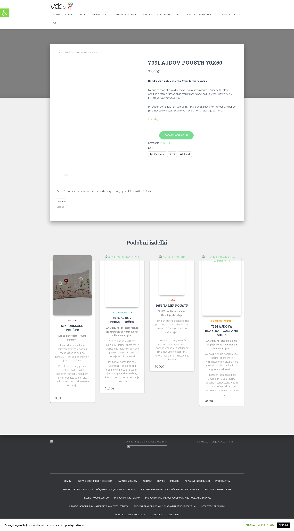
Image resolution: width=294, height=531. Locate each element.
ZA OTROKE (117, 312)
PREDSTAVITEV (99, 14)
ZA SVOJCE (146, 14)
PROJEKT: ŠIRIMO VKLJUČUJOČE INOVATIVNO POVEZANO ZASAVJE (178, 498)
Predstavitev (222, 481)
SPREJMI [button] (283, 525)
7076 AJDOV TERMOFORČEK (122, 320)
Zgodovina (173, 514)
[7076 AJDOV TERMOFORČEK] (122, 281)
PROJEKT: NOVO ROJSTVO (96, 498)
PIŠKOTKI (174, 481)
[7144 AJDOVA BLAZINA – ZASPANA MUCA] (222, 285)
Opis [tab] (65, 175)
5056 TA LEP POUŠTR (172, 305)
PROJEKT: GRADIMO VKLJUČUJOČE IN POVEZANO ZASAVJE (170, 489)
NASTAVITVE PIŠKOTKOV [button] (260, 525)
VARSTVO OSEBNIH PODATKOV (202, 14)
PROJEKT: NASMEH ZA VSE (218, 489)
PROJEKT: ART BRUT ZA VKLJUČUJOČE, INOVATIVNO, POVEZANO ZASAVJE (99, 489)
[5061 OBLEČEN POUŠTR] (72, 285)
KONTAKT (82, 14)
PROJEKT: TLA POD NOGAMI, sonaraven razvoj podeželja (165, 506)
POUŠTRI (69, 52)
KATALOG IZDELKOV (231, 14)
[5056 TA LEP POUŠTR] (172, 275)
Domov (56, 14)
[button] (4, 12)
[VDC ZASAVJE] (61, 6)
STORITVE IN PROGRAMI (122, 14)
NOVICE (68, 14)
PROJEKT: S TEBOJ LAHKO (127, 498)
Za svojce (156, 514)
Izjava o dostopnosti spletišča (94, 481)
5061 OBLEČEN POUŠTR (72, 328)
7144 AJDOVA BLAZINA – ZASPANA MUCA (221, 330)
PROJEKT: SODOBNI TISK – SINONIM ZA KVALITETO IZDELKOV (98, 506)
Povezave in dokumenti (169, 14)
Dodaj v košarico (174, 135)
